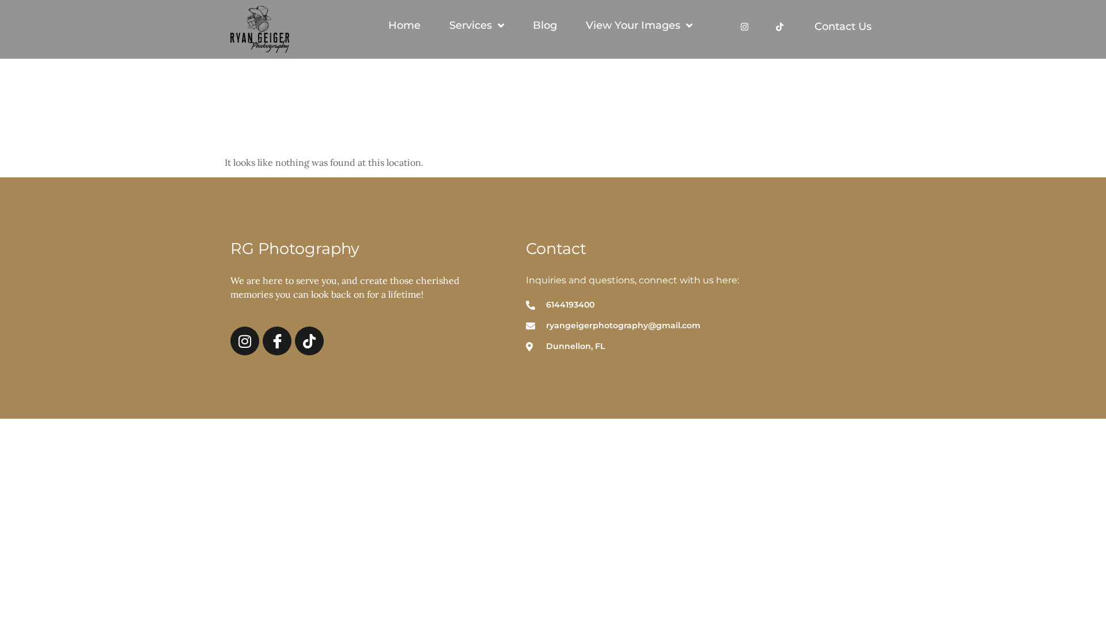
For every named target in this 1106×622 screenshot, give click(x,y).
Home (404, 25)
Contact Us (843, 26)
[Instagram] (744, 25)
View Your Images (633, 25)
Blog (545, 25)
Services (470, 25)
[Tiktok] (779, 25)
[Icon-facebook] (277, 341)
